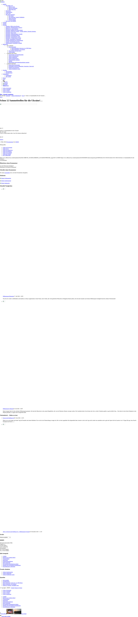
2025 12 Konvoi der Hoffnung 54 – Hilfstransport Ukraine (16, 531)
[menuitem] (70, 13)
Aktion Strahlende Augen (8, 574)
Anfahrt (4, 556)
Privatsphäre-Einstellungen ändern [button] (10, 564)
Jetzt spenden (6, 580)
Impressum (5, 560)
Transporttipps (6, 558)
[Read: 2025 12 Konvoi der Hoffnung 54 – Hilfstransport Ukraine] (4, 424)
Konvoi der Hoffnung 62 (8, 418)
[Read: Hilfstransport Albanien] (4, 301)
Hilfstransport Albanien (8, 408)
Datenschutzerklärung (8, 561)
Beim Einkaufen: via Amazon (9, 584)
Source (1, 139)
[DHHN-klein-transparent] (2, 2)
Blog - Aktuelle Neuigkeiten (6, 94)
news (1, 97)
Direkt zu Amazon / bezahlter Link (11, 585)
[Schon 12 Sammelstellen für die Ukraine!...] (18, 104)
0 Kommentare (9, 142)
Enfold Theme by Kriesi (16, 587)
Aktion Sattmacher (7, 573)
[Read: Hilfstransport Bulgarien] (4, 189)
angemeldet (7, 172)
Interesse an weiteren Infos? (9, 557)
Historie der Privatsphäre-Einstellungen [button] (12, 565)
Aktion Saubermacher (8, 572)
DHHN (17, 142)
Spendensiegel (6, 581)
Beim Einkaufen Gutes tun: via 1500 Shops (13, 582)
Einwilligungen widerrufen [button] (9, 566)
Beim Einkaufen (6, 562)
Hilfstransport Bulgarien (8, 296)
